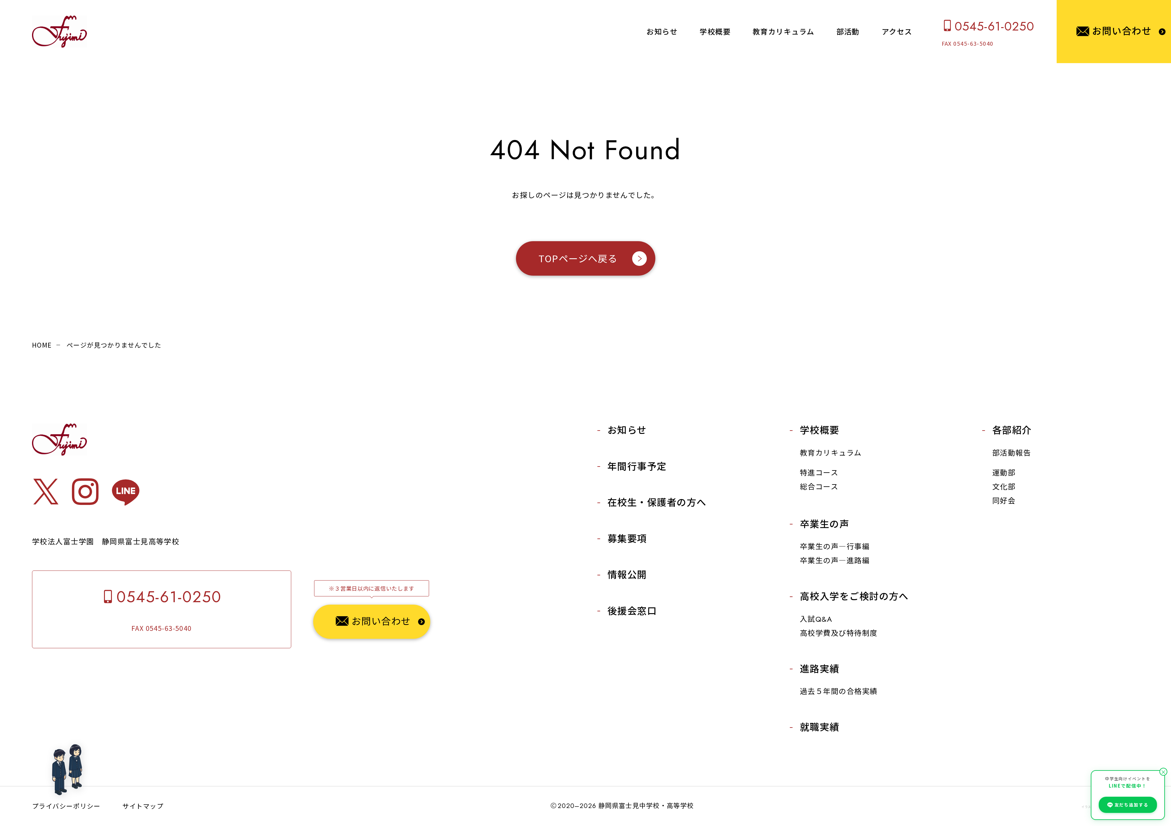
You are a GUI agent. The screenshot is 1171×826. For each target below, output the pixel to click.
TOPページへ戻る (578, 258)
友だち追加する (1131, 805)
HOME (42, 344)
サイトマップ (142, 805)
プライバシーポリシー (66, 805)
